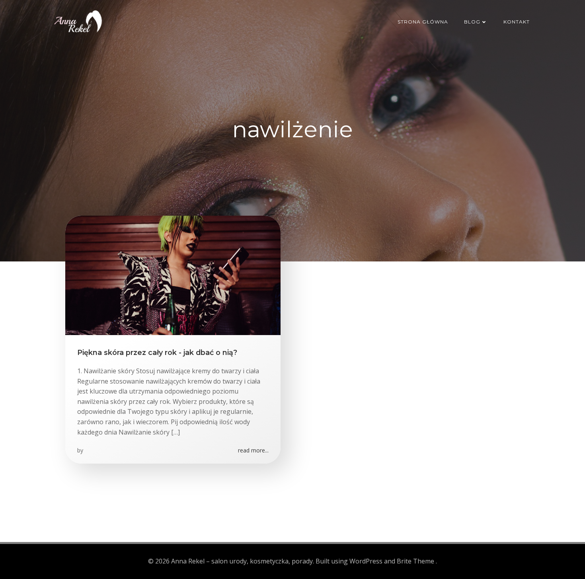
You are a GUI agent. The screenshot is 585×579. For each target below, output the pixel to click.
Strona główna (423, 22)
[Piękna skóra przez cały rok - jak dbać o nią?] (173, 274)
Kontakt (516, 22)
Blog (472, 22)
